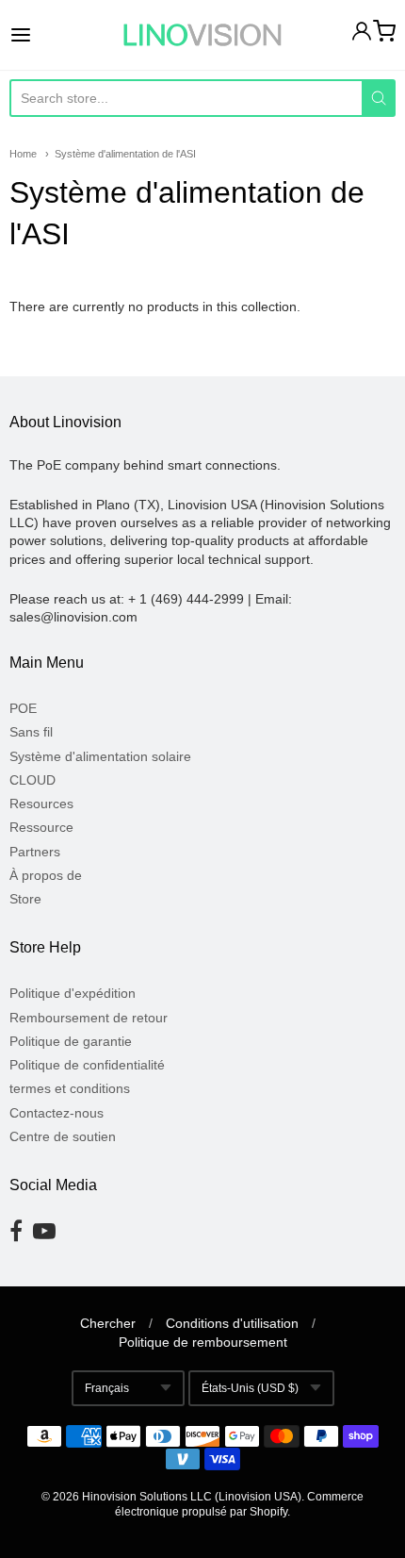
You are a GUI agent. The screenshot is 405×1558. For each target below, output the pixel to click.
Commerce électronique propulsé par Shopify (239, 1504)
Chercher (108, 1323)
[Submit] (379, 98)
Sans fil (31, 731)
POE (23, 708)
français (107, 1388)
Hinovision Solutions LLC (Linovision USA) (191, 1496)
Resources (41, 803)
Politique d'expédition (72, 993)
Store (25, 898)
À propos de (45, 875)
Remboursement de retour (88, 1017)
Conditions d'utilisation (232, 1323)
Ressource (41, 827)
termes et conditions (69, 1088)
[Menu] (48, 35)
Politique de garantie (70, 1041)
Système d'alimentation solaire (100, 756)
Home (23, 153)
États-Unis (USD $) (250, 1388)
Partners (34, 851)
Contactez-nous (56, 1112)
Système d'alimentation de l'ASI (125, 153)
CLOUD (32, 779)
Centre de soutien (62, 1136)
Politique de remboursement (203, 1342)
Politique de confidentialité (87, 1064)
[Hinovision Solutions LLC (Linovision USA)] (202, 34)
